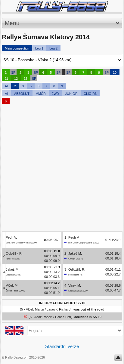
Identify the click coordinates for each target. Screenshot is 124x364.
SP (13, 72)
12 (16, 78)
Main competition (17, 48)
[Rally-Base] (62, 6)
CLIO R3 (90, 93)
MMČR (41, 93)
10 (114, 72)
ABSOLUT (21, 93)
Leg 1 (39, 48)
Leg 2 (53, 48)
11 (6, 78)
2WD (55, 93)
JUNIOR (71, 93)
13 (25, 78)
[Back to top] (118, 359)
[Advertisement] (62, 169)
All (6, 86)
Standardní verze (62, 346)
